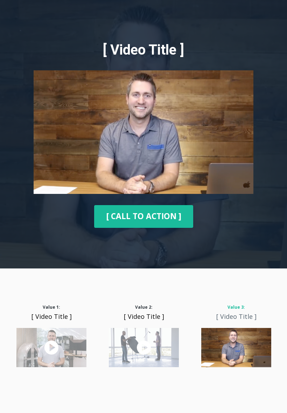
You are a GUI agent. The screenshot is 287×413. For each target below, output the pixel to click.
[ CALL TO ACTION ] (143, 216)
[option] (51, 336)
